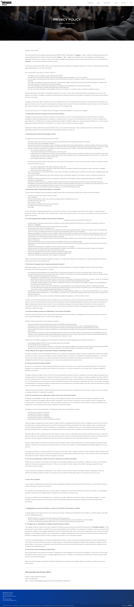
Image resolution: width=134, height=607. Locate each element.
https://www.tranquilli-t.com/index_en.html (71, 233)
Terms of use (61, 605)
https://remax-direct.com (91, 59)
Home (61, 23)
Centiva (129, 605)
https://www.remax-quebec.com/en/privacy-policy (56, 518)
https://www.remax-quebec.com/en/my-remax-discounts (58, 235)
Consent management (69, 605)
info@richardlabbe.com (11, 600)
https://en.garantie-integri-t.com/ (98, 233)
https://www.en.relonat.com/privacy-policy (72, 521)
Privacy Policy (54, 605)
